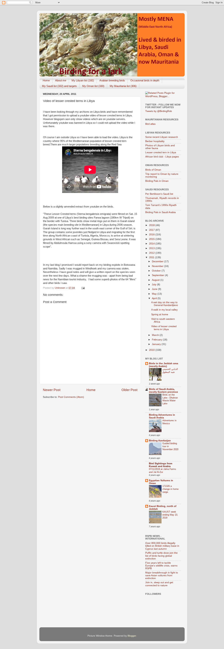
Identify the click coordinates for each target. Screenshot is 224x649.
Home (46, 80)
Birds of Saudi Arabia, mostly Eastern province (163, 390)
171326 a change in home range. (170, 489)
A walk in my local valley (164, 309)
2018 (152, 225)
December (158, 261)
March (156, 335)
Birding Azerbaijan (160, 440)
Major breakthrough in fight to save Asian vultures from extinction (161, 575)
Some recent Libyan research (161, 137)
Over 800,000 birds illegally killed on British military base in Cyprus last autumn (162, 546)
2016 (152, 234)
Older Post (129, 390)
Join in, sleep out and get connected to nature (159, 584)
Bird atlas (150, 124)
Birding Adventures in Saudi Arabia (162, 416)
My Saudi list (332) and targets (59, 85)
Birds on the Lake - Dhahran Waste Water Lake (170, 399)
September (158, 275)
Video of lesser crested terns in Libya (164, 327)
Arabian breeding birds (112, 80)
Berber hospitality (154, 141)
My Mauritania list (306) (123, 85)
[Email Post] (82, 288)
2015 (152, 239)
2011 (152, 257)
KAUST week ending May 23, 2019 (170, 514)
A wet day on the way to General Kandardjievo (164, 303)
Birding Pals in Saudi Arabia (160, 212)
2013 (152, 248)
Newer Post (51, 390)
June (155, 289)
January (157, 344)
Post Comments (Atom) (71, 397)
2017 (152, 230)
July (154, 284)
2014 (152, 243)
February (157, 339)
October (157, 270)
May (154, 293)
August (156, 280)
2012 (152, 253)
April (155, 298)
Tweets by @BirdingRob (158, 111)
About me (60, 80)
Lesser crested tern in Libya (160, 152)
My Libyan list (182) (83, 80)
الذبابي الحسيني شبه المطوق (170, 370)
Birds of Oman (153, 169)
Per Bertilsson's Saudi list (159, 194)
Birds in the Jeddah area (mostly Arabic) (163, 365)
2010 (152, 350)
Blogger (132, 635)
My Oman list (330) (93, 85)
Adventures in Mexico (169, 422)
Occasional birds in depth (144, 80)
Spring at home (159, 314)
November (158, 266)
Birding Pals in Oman (157, 181)
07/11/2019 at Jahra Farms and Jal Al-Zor (162, 470)
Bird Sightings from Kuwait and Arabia (160, 465)
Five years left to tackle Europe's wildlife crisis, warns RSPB (161, 566)
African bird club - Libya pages (162, 156)
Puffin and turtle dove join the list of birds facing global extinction (161, 556)
